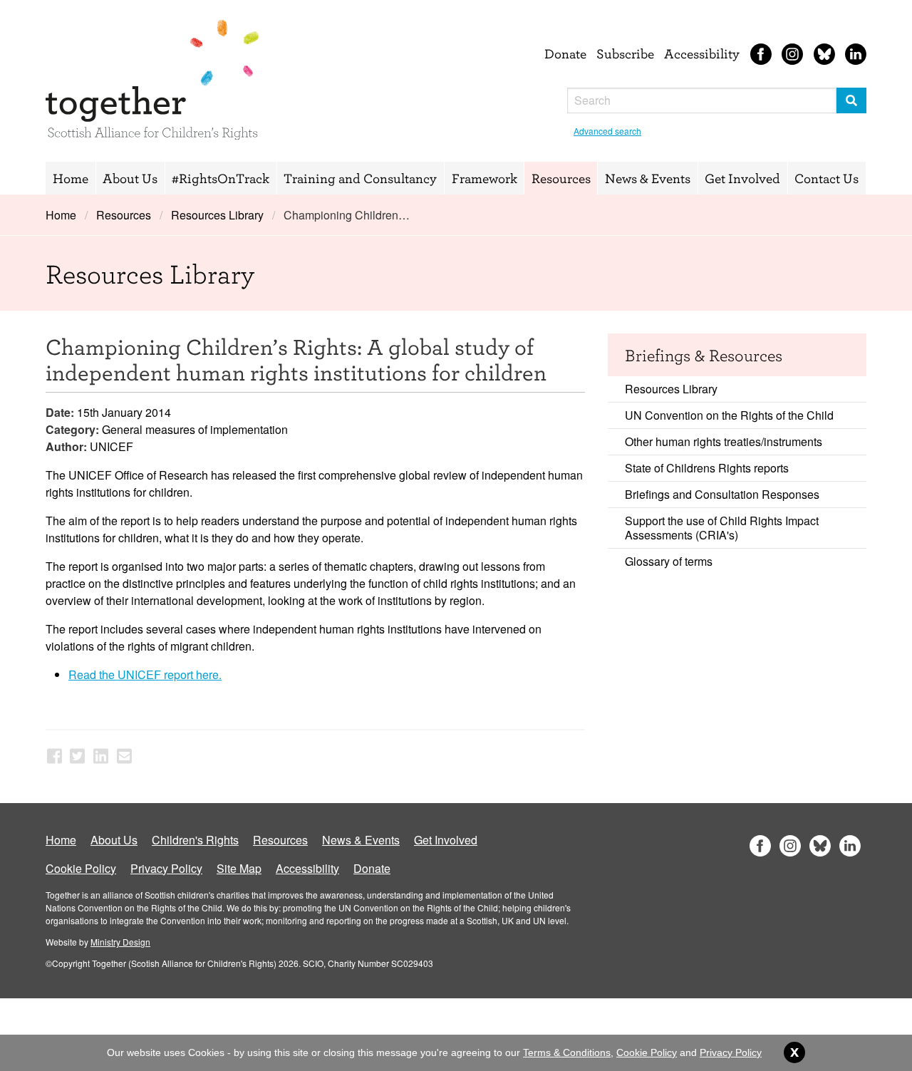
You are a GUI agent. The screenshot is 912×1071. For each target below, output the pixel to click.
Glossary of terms (668, 561)
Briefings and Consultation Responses (722, 494)
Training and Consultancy (360, 178)
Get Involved (742, 178)
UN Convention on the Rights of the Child (729, 415)
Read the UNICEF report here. (145, 674)
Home (70, 178)
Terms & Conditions (567, 1052)
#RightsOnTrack (220, 178)
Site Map (239, 868)
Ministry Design (120, 942)
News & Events (647, 178)
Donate (565, 53)
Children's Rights (195, 840)
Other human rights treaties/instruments (723, 441)
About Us (130, 178)
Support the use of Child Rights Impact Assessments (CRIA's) (722, 527)
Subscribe (625, 53)
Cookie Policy (81, 868)
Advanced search (607, 131)
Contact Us (826, 178)
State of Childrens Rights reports (707, 468)
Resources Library (217, 215)
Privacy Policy (166, 868)
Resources (561, 178)
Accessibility (702, 53)
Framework (484, 178)
